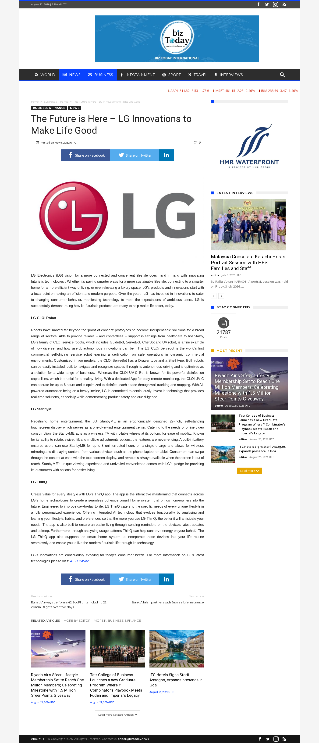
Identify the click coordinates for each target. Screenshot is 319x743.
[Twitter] (267, 4)
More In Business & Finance (117, 620)
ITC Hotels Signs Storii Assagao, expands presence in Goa (175, 679)
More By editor (77, 620)
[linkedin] (166, 155)
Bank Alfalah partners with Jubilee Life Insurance (168, 599)
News (74, 108)
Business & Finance (56, 101)
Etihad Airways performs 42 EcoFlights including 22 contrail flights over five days (68, 602)
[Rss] (284, 4)
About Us (37, 739)
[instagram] (275, 4)
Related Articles (45, 620)
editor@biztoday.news (133, 739)
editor (215, 275)
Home (35, 101)
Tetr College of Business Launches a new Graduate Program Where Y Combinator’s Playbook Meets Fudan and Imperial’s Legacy (116, 685)
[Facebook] (258, 4)
